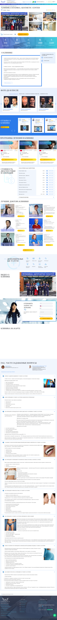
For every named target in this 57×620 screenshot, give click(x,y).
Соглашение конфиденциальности (5, 606)
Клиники (22, 4)
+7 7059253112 (23, 606)
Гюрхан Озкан (25, 152)
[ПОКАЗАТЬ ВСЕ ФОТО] (35, 16)
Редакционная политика (4, 608)
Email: (40, 308)
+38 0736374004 (23, 602)
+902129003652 (23, 604)
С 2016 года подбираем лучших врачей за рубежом (11, 2)
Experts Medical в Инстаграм (43, 602)
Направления (13, 4)
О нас (38, 4)
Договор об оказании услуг (5, 604)
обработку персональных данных (47, 316)
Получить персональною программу (9, 159)
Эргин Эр (5, 152)
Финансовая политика (4, 610)
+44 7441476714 (23, 608)
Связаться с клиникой (46, 318)
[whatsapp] (54, 615)
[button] (1, 104)
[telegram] (35, 2)
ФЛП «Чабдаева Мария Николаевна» (6, 613)
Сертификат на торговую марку (5, 615)
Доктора (30, 4)
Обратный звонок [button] (22, 611)
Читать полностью (8, 82)
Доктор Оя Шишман (8, 109)
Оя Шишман (44, 152)
